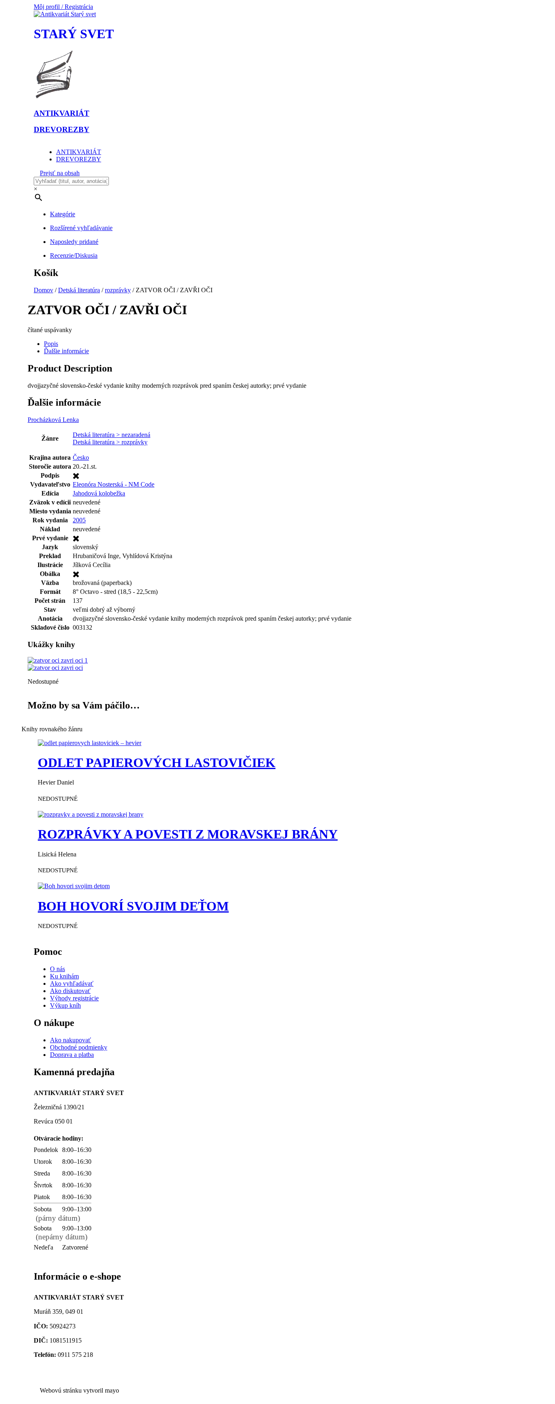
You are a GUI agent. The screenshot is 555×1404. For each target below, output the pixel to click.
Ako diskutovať (70, 990)
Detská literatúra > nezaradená (111, 434)
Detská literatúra (79, 290)
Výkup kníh (65, 1005)
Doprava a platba (72, 1054)
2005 (79, 520)
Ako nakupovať (70, 1040)
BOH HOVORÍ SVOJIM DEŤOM (133, 906)
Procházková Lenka (53, 419)
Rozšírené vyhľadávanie (81, 227)
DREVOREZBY (78, 159)
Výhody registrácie (74, 998)
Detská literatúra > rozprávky (110, 442)
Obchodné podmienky (78, 1047)
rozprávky (118, 290)
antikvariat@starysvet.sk (68, 1369)
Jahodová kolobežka (99, 493)
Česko (81, 457)
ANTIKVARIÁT (78, 151)
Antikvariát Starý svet (64, 1376)
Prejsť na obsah (60, 173)
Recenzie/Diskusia (74, 255)
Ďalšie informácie (66, 351)
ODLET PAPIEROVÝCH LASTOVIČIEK (156, 762)
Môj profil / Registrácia (63, 6)
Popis (51, 343)
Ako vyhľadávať (71, 983)
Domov (43, 290)
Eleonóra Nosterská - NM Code (113, 484)
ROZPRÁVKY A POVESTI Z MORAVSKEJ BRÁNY (188, 834)
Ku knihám (64, 976)
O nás (57, 968)
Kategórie (62, 214)
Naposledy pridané (74, 241)
